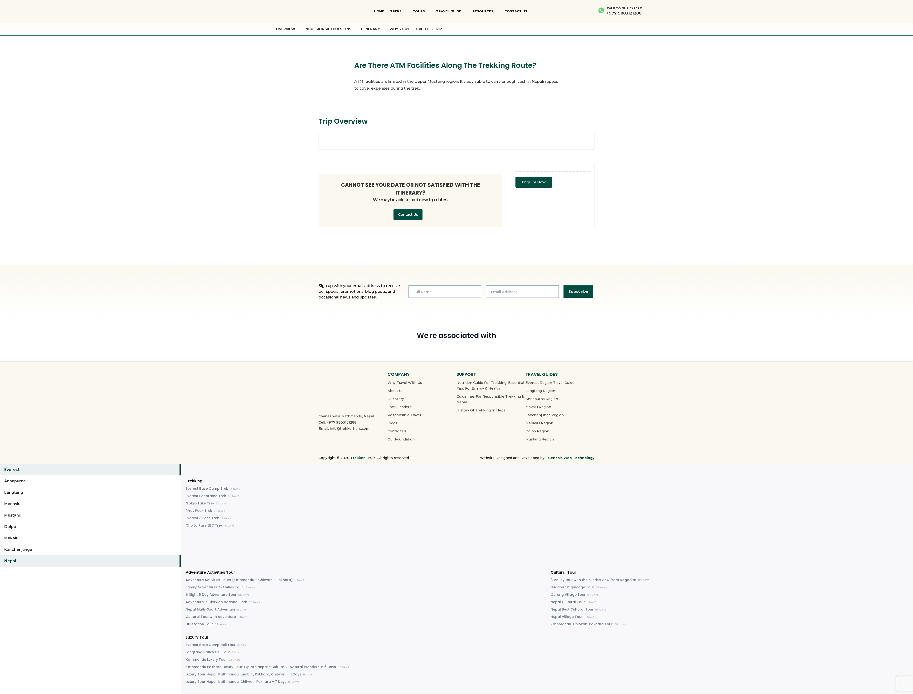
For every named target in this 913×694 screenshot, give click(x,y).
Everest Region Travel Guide (549, 383)
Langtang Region (540, 391)
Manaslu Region (539, 423)
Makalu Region (538, 407)
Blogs (392, 423)
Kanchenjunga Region (544, 415)
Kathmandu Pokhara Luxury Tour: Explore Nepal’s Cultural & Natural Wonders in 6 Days (267, 667)
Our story (396, 399)
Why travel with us (405, 383)
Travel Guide (448, 11)
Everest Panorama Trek (212, 496)
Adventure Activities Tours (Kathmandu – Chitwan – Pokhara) (245, 579)
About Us (395, 391)
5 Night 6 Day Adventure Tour (218, 594)
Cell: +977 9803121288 (337, 422)
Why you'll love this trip (415, 29)
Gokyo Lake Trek (206, 503)
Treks (396, 11)
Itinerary (370, 29)
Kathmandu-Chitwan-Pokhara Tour (588, 624)
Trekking (194, 481)
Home (379, 11)
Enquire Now (534, 182)
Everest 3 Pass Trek (208, 518)
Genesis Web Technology (571, 458)
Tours (419, 11)
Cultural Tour (563, 572)
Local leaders (399, 407)
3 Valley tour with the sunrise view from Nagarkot (600, 579)
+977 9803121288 (624, 13)
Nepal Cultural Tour (573, 602)
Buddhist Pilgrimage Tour (579, 587)
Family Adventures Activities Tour (220, 587)
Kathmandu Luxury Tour (213, 659)
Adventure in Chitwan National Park (223, 602)
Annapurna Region (541, 399)
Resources (482, 11)
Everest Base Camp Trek (213, 488)
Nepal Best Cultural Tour (579, 609)
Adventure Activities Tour (210, 572)
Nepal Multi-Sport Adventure (216, 609)
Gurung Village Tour (575, 594)
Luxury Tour (197, 637)
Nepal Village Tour (572, 616)
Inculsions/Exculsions (328, 29)
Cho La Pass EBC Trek (210, 525)
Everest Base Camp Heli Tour (216, 644)
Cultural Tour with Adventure (216, 616)
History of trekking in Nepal (481, 410)
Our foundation (401, 439)
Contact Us (516, 11)
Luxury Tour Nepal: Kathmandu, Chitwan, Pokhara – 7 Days (243, 681)
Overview (285, 29)
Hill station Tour (206, 624)
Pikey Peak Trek (205, 510)
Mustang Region (539, 439)
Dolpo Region (537, 431)
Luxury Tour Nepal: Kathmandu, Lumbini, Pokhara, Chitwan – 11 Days (249, 674)
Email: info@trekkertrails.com (344, 428)
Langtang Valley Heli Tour (213, 652)
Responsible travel (404, 415)
